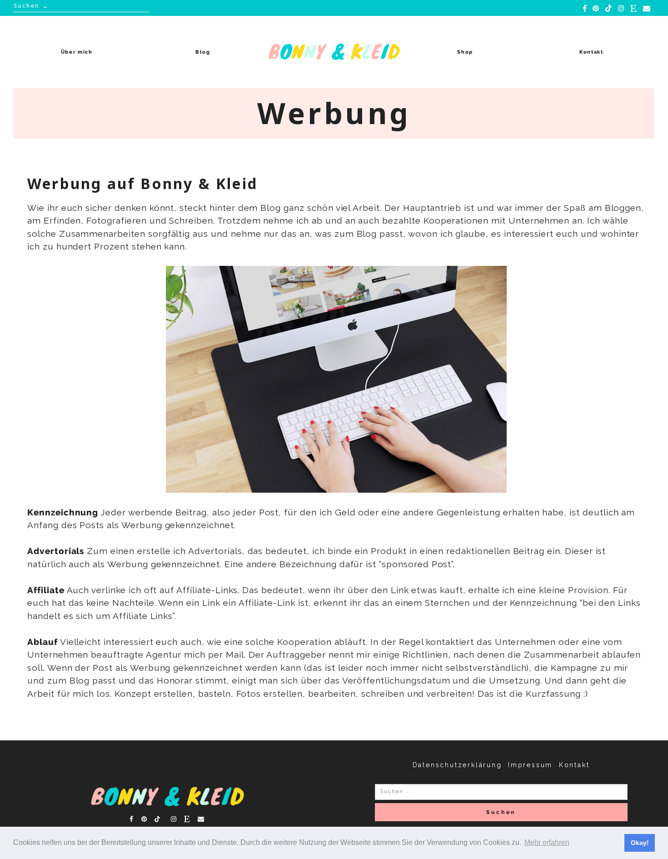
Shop (465, 52)
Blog (202, 52)
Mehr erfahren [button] (546, 842)
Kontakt (591, 52)
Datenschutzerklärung (457, 765)
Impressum (530, 765)
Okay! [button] (640, 842)
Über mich (77, 52)
